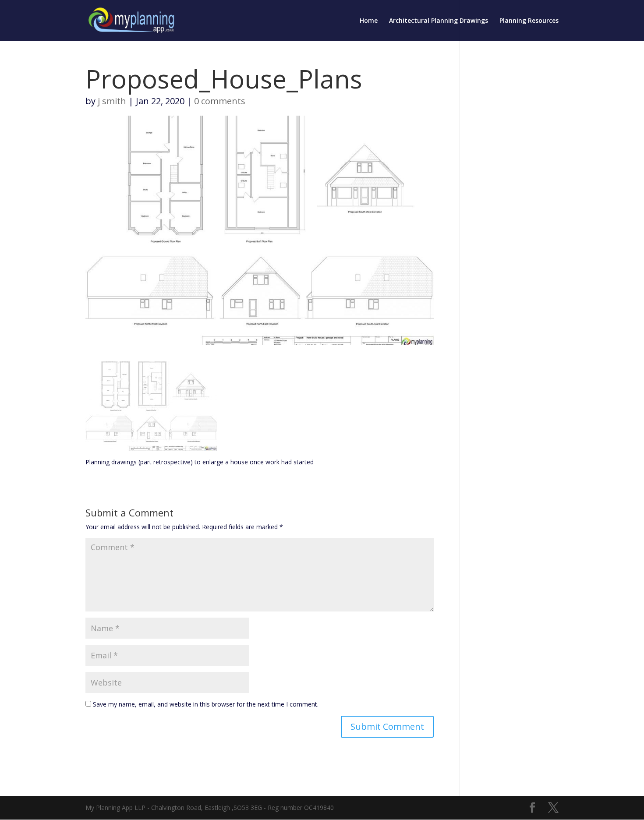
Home (369, 21)
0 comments (219, 101)
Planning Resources (529, 21)
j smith (112, 101)
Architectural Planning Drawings (438, 21)
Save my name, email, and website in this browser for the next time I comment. (205, 704)
